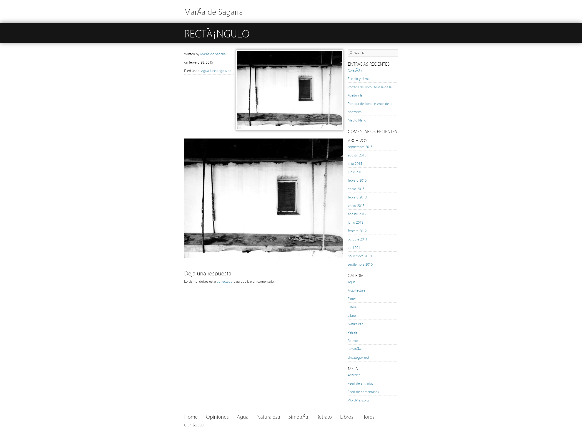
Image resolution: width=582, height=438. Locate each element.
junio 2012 (355, 222)
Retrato (353, 340)
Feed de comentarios (363, 391)
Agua (205, 70)
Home (191, 416)
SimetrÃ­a (354, 348)
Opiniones (217, 416)
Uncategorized (220, 70)
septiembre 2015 (360, 146)
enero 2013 (356, 205)
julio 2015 (355, 163)
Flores (352, 298)
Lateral (352, 306)
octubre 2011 (357, 238)
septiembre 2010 (360, 264)
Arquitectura (356, 289)
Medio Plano (357, 119)
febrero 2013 (357, 196)
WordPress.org (358, 399)
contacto (194, 424)
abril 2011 (355, 247)
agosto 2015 (357, 154)
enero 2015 (356, 188)
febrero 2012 (357, 230)
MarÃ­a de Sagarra (213, 11)
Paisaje (353, 331)
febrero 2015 (357, 180)
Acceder (354, 374)
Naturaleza (355, 323)
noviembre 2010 (360, 255)
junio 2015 (355, 171)
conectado (225, 281)
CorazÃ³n (355, 69)
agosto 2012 (357, 213)
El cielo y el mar (359, 78)
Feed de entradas (360, 383)
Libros (352, 315)
